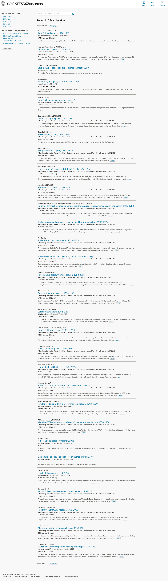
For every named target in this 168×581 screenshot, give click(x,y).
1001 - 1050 (7, 17)
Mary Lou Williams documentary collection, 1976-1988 (73, 422)
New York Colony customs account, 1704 (57, 100)
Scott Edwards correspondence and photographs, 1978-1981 (67, 546)
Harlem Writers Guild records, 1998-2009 (58, 510)
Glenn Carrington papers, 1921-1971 (55, 118)
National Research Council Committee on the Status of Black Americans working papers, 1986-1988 (86, 206)
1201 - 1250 (7, 26)
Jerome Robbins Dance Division (14, 41)
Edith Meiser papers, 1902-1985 (53, 311)
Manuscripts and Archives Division (15, 33)
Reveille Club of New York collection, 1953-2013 (61, 275)
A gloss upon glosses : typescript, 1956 (56, 440)
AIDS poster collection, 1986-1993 (54, 49)
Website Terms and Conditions (52, 576)
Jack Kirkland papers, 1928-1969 (53, 33)
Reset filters (7, 48)
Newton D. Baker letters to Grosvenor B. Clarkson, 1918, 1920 (68, 404)
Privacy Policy (7, 576)
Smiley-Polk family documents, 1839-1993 (58, 240)
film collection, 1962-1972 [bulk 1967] (65, 256)
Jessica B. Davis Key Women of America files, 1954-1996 (65, 491)
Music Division (8, 38)
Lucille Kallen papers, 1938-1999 (53, 473)
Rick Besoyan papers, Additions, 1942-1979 (58, 81)
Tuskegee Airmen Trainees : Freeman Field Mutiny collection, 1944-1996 (73, 222)
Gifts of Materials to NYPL (71, 576)
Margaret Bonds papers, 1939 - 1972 (55, 150)
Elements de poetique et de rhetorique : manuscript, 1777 (65, 457)
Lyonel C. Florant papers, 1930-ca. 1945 (57, 330)
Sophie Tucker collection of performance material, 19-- (64, 68)
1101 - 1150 (7, 21)
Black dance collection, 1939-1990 (54, 187)
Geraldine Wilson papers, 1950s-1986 (56, 293)
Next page (53, 26)
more (122, 59)
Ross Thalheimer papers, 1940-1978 (55, 348)
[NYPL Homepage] (3, 3)
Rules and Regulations (21, 576)
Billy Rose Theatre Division (12, 36)
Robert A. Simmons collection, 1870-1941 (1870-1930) (64, 385)
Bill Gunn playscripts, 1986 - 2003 (54, 134)
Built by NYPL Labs (31, 574)
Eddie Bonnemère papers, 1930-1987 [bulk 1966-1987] (64, 169)
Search (73, 13)
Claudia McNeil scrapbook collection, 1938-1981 (61, 528)
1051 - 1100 (7, 19)
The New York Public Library (12, 574)
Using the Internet (35, 576)
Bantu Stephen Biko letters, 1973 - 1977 (57, 367)
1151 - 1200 (7, 24)
